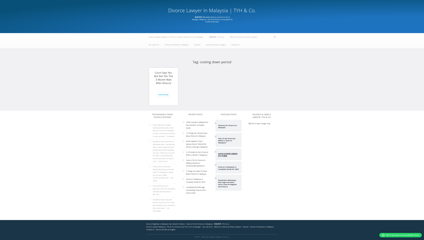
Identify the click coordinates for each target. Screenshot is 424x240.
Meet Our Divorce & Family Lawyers (243, 37)
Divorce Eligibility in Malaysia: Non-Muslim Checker (165, 224)
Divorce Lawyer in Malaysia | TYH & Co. (212, 11)
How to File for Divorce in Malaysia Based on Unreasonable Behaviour (195, 163)
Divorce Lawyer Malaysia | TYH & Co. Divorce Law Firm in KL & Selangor (176, 37)
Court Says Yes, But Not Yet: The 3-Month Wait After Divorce (163, 78)
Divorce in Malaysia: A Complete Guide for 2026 (195, 181)
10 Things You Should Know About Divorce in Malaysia (196, 135)
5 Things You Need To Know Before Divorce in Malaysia (196, 173)
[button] (400, 235)
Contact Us (235, 45)
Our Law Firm (154, 45)
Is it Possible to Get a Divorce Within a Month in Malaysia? (197, 154)
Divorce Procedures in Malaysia (177, 45)
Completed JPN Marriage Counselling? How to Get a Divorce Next (196, 190)
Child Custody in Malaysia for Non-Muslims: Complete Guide (197, 125)
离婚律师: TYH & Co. (216, 37)
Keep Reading (163, 95)
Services (197, 45)
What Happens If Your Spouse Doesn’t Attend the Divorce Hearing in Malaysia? (197, 144)
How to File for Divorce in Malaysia (199, 224)
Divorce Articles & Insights (216, 45)
